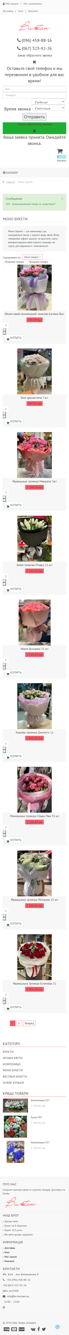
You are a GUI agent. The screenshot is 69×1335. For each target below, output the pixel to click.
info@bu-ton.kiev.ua (18, 1296)
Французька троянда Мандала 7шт (34, 481)
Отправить (34, 117)
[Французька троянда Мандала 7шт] (34, 455)
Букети (8, 1051)
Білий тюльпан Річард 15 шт (34, 565)
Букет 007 (36, 1117)
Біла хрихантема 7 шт (34, 397)
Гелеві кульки (13, 1082)
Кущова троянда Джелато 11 (35, 732)
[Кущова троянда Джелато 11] (34, 706)
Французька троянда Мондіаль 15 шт (34, 899)
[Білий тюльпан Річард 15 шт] (34, 539)
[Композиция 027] (15, 1105)
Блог (20, 11)
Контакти (33, 11)
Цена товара (31, 257)
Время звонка (17, 109)
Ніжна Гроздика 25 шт (35, 649)
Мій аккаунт (12, 3)
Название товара (14, 261)
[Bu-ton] (34, 26)
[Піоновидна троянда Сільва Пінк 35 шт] (34, 790)
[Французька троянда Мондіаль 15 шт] (34, 873)
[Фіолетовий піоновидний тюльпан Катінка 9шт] (34, 288)
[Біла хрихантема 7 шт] (34, 371)
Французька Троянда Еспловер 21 (34, 983)
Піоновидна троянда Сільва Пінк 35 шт (34, 816)
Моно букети (13, 1070)
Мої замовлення (33, 3)
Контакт (9, 1261)
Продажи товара (38, 261)
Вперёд (29, 1023)
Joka (14, 1322)
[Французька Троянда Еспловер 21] (34, 957)
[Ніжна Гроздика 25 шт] (34, 622)
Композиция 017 (40, 1142)
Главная (10, 182)
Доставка (8, 11)
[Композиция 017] (15, 1151)
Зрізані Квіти (12, 1058)
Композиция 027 (40, 1100)
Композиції (11, 1064)
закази (13, 1256)
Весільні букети (15, 1076)
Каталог (12, 172)
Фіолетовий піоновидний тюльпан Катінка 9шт (34, 314)
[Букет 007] (15, 1126)
